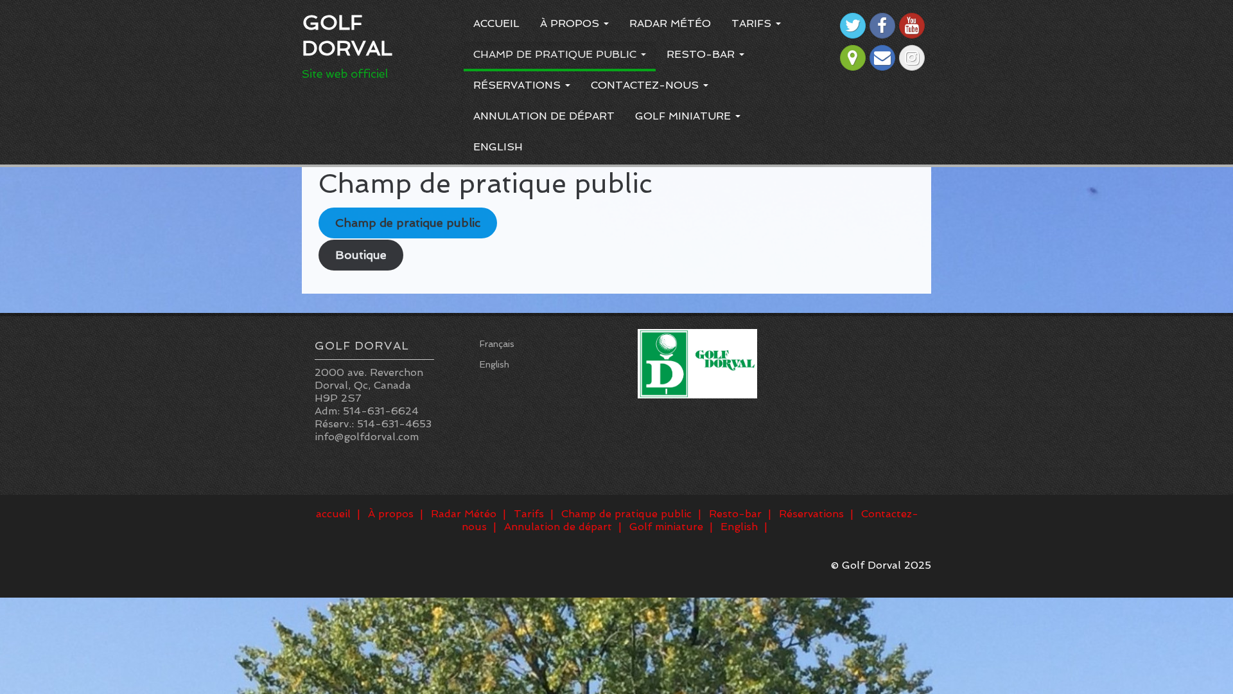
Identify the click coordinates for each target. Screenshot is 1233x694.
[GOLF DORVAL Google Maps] (853, 58)
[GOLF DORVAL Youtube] (912, 26)
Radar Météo (670, 23)
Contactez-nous (646, 85)
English (498, 147)
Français (497, 344)
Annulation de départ (544, 116)
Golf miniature (684, 116)
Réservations (518, 85)
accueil (496, 23)
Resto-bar (702, 54)
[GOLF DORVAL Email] (882, 58)
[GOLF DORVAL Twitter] (853, 26)
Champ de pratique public (556, 54)
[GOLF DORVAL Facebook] (882, 26)
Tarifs (752, 23)
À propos (571, 23)
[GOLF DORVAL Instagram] (912, 58)
